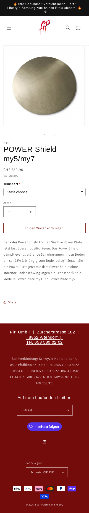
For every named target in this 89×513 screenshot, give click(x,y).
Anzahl (7, 203)
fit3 (37, 504)
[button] (9, 28)
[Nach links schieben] (34, 135)
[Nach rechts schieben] (55, 135)
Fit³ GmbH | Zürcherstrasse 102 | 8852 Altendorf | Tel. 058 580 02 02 (44, 337)
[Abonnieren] (67, 410)
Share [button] (12, 302)
